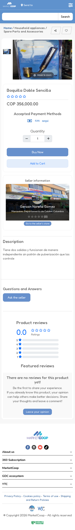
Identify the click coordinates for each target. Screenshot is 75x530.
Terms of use (50, 496)
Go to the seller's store (37, 223)
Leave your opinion (37, 411)
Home (8, 28)
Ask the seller (17, 297)
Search (65, 16)
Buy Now (37, 152)
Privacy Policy (12, 496)
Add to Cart (37, 163)
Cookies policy (31, 496)
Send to (28, 5)
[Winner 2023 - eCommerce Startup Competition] (33, 508)
